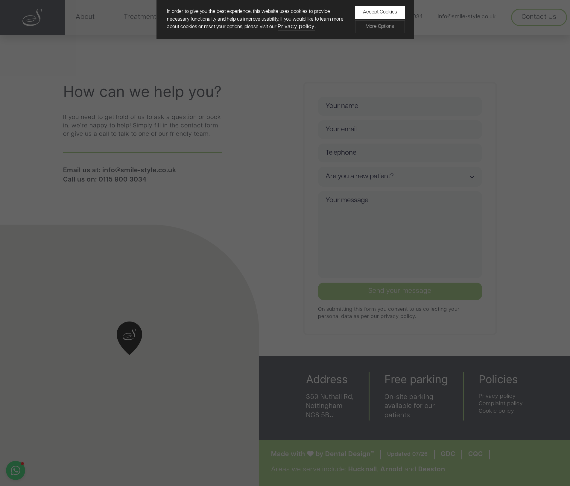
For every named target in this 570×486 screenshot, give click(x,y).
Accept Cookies (380, 12)
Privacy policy (296, 27)
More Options (380, 26)
